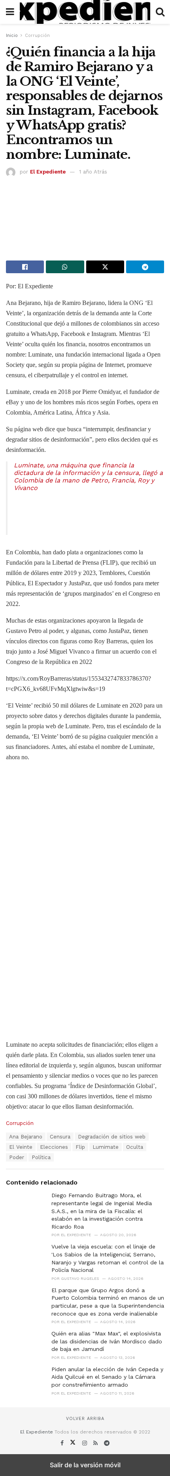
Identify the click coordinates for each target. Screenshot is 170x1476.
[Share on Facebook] (25, 266)
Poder (16, 1157)
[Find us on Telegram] (107, 1443)
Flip (80, 1147)
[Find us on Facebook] (63, 1443)
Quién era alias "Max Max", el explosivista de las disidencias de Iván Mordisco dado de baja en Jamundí (106, 1341)
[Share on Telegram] (145, 266)
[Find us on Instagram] (85, 1443)
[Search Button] (160, 12)
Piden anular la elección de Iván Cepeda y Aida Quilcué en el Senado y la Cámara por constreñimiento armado (107, 1377)
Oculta (134, 1147)
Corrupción (37, 35)
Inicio (12, 35)
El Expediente (48, 172)
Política (41, 1157)
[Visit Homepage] (85, 12)
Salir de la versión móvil (85, 1465)
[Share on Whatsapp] (65, 266)
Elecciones (54, 1147)
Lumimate (106, 1147)
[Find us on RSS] (96, 1443)
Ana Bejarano (25, 1137)
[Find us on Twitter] (73, 1443)
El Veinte (20, 1147)
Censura (60, 1137)
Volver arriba (85, 1418)
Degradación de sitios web (111, 1137)
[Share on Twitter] (105, 266)
